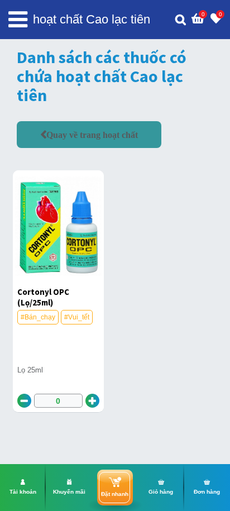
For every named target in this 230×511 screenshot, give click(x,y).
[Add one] (92, 401)
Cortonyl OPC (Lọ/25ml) (43, 297)
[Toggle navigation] (17, 19)
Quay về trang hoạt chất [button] (92, 134)
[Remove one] (24, 401)
